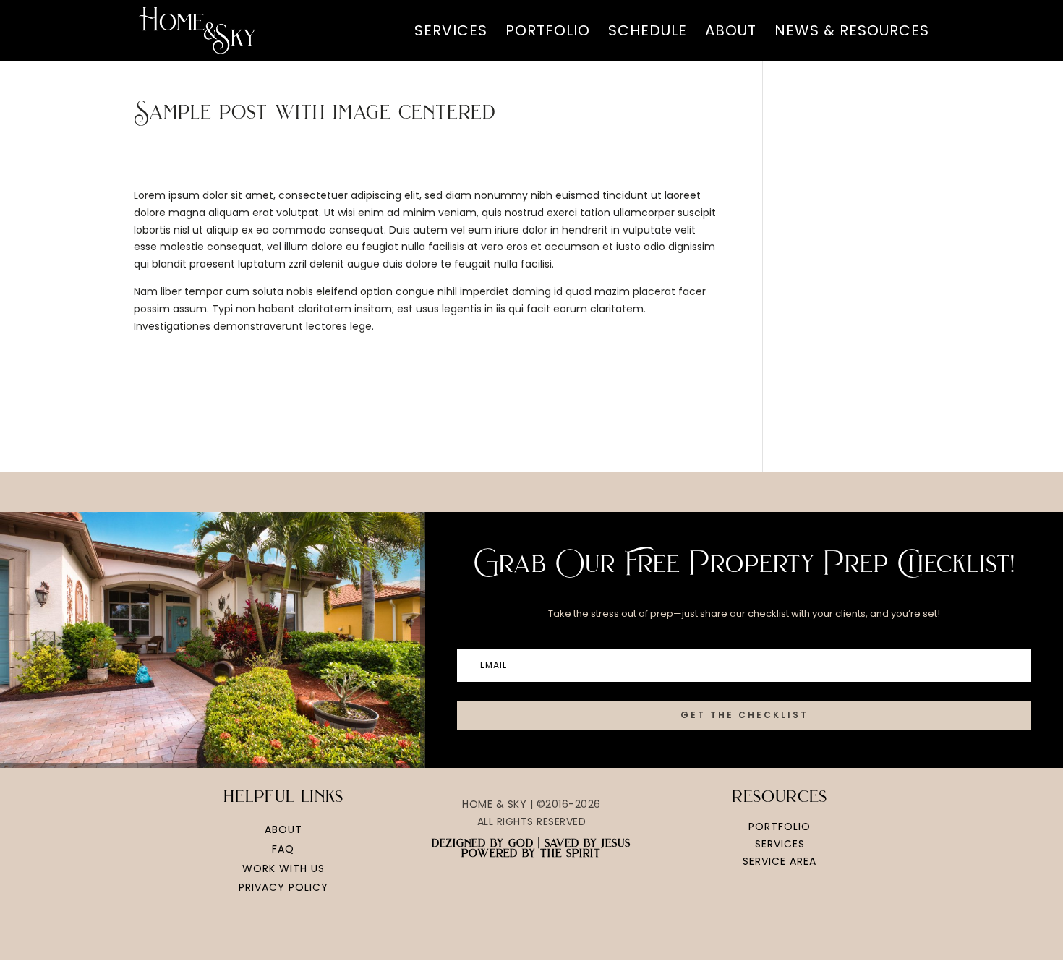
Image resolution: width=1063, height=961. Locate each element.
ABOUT (730, 32)
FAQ (283, 849)
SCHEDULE (647, 32)
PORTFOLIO (547, 32)
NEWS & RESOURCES (851, 32)
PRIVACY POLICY (283, 887)
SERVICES (450, 32)
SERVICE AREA (779, 861)
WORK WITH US (283, 868)
